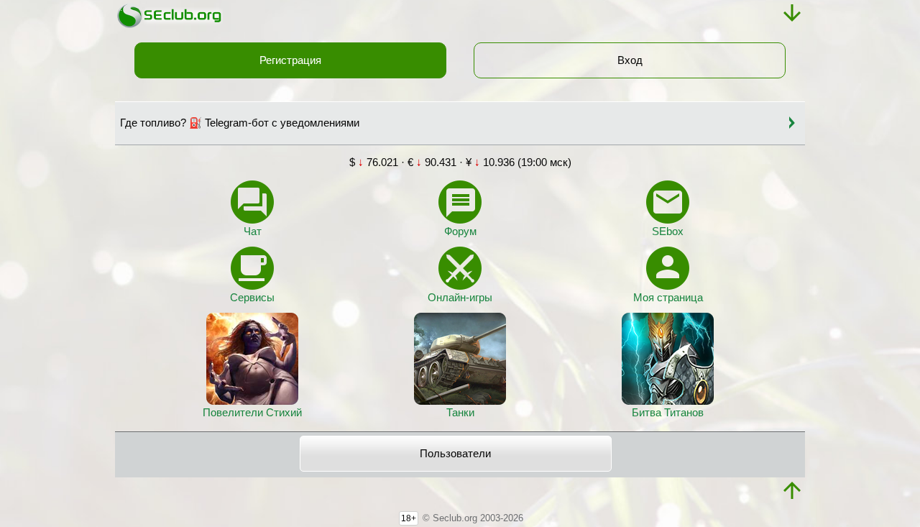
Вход (630, 60)
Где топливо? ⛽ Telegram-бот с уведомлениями (239, 123)
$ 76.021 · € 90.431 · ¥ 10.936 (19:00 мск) (460, 162)
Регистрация (290, 60)
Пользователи (455, 453)
